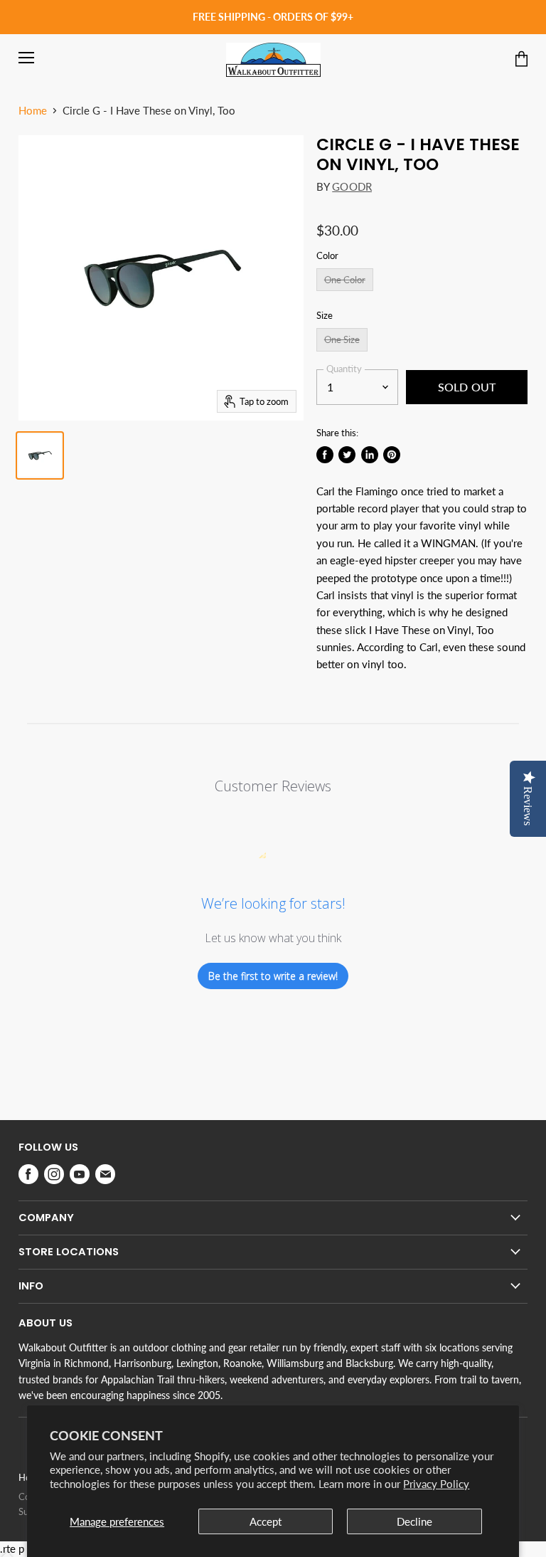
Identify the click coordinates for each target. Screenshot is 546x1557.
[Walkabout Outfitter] (273, 60)
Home (32, 111)
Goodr (352, 186)
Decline (414, 1521)
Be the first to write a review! (273, 976)
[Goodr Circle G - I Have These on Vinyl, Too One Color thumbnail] (40, 455)
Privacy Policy (436, 1483)
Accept (266, 1521)
